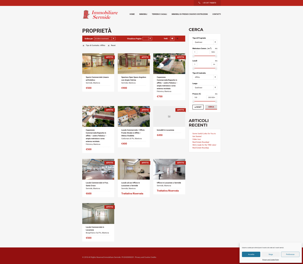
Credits (153, 257)
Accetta (251, 254)
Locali (194, 61)
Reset (198, 107)
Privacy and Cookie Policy (270, 260)
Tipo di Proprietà (199, 38)
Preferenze (290, 254)
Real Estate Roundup (200, 148)
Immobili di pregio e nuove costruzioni (190, 14)
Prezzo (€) (196, 94)
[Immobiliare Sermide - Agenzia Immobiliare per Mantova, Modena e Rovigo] (100, 14)
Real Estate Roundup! (200, 142)
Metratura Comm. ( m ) (201, 48)
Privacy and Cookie (142, 257)
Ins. (216, 48)
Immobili (143, 14)
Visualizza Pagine (134, 39)
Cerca (211, 107)
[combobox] (104, 38)
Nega (271, 254)
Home (132, 14)
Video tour (196, 139)
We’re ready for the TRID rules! (204, 145)
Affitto (197, 77)
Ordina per (89, 39)
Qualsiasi (198, 42)
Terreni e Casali (159, 14)
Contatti (216, 14)
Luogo (194, 83)
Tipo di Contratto (199, 73)
